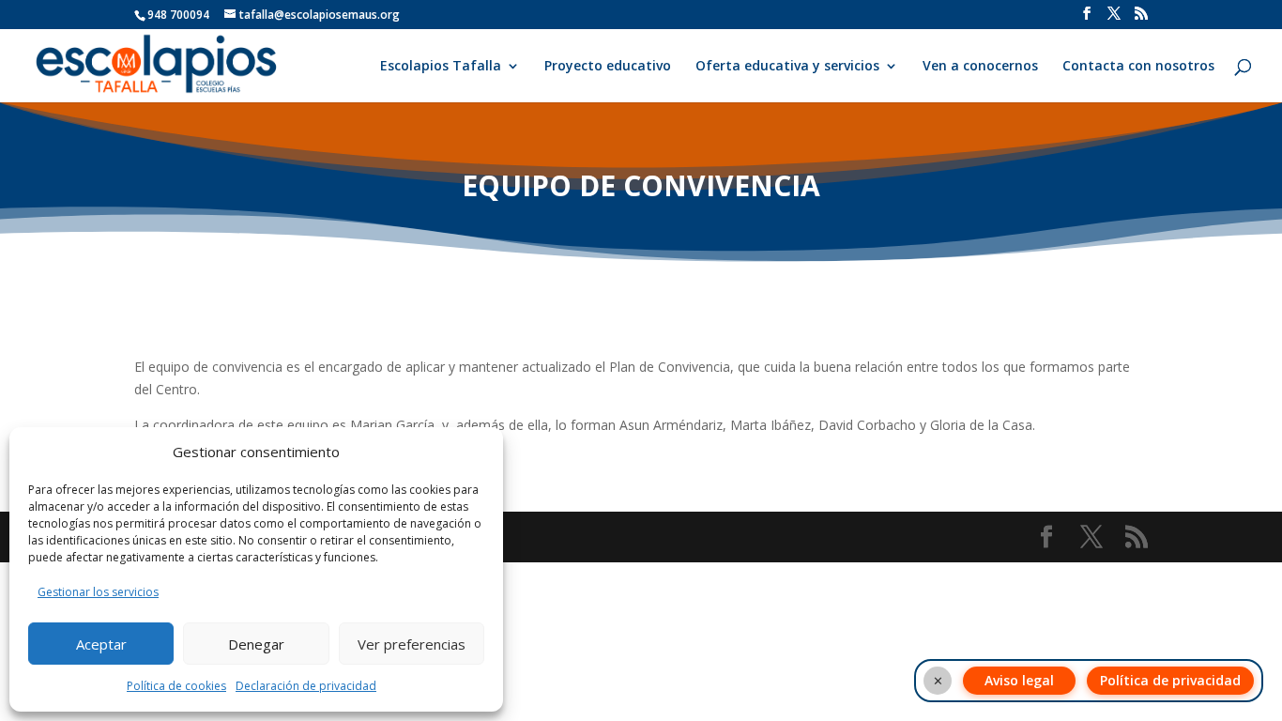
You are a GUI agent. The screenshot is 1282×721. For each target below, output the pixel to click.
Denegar (256, 644)
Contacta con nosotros (1138, 66)
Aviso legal (1019, 680)
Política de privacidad (1170, 680)
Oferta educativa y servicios (787, 66)
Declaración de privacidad (306, 686)
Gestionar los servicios (98, 592)
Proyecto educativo (607, 66)
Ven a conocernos (980, 66)
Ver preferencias (411, 644)
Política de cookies (176, 686)
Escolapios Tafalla (440, 66)
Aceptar (101, 644)
